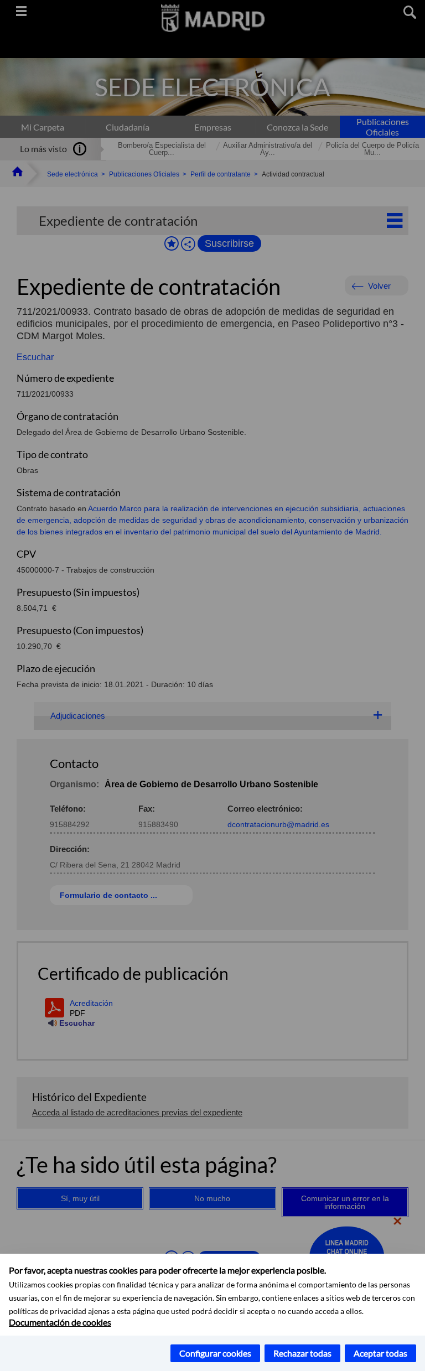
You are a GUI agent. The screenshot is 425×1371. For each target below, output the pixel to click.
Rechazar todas (302, 1353)
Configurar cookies (215, 1353)
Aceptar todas (380, 1353)
